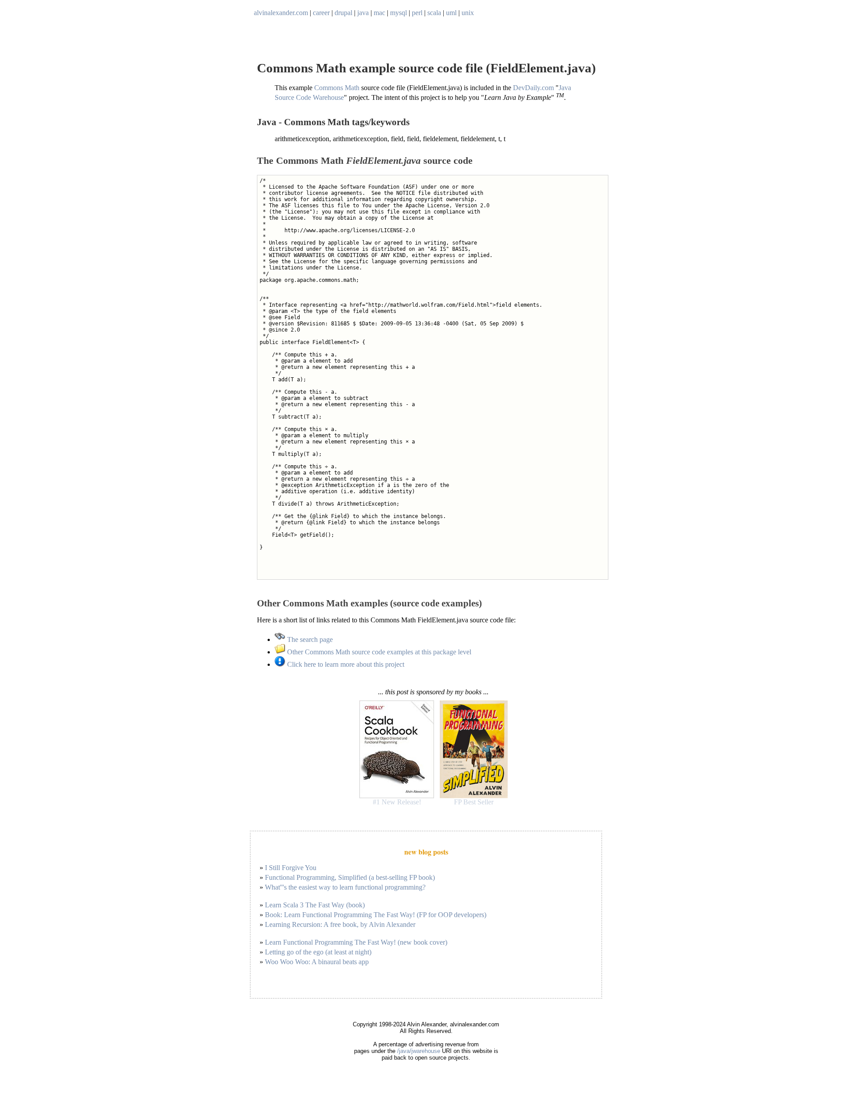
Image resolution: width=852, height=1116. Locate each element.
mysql (398, 12)
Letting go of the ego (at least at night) (318, 952)
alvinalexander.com (281, 12)
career (321, 12)
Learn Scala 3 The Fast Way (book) (315, 905)
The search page (309, 639)
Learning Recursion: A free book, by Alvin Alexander (340, 924)
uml (451, 12)
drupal (343, 12)
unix (468, 12)
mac (379, 12)
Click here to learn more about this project (344, 664)
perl (417, 12)
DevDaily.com (533, 87)
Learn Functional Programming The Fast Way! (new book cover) (356, 942)
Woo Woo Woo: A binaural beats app (317, 962)
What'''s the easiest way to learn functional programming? (345, 887)
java (363, 12)
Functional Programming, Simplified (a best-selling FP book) (350, 877)
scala (434, 12)
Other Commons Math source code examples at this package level (378, 652)
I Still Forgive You (290, 867)
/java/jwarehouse (418, 1051)
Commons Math (336, 87)
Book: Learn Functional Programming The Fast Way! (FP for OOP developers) (375, 914)
